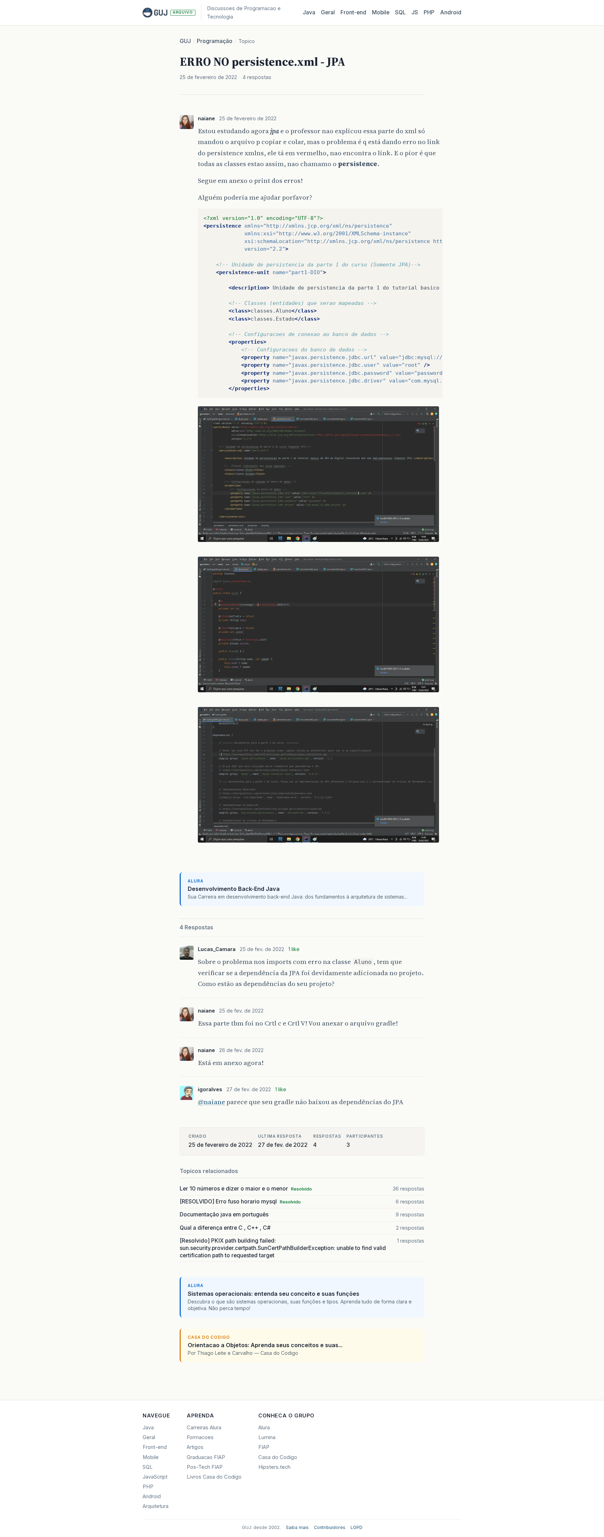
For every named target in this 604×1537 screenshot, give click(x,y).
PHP (429, 12)
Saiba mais (297, 1527)
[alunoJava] (318, 692)
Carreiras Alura (204, 1427)
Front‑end (353, 12)
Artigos (195, 1447)
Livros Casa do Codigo (214, 1477)
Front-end (155, 1447)
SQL (400, 12)
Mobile (380, 12)
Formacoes (200, 1437)
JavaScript (155, 1477)
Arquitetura (155, 1506)
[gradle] (318, 843)
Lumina (266, 1437)
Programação (214, 41)
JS (414, 12)
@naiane (211, 1101)
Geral (328, 12)
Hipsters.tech (274, 1467)
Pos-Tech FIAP (205, 1467)
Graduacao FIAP (206, 1457)
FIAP (263, 1447)
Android (450, 12)
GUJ (185, 41)
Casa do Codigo (277, 1457)
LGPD (356, 1527)
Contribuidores (329, 1527)
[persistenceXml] (318, 542)
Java (309, 12)
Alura (264, 1427)
